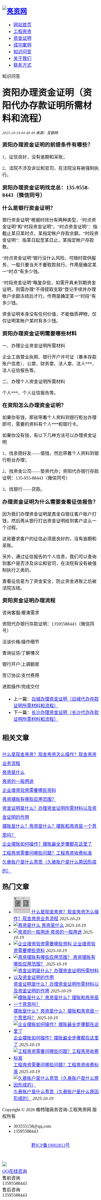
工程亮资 (22, 31)
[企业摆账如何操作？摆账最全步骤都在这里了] (56, 1031)
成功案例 (22, 45)
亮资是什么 (13, 772)
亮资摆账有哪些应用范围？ (29, 799)
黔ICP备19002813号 (50, 1145)
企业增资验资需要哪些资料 (29, 790)
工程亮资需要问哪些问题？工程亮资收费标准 (47, 853)
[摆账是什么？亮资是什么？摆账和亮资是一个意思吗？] (56, 1004)
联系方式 (22, 65)
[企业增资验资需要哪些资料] (43, 943)
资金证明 (22, 38)
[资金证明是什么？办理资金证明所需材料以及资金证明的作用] (56, 977)
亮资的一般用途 (18, 781)
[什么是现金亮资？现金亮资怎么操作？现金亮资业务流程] (22, 912)
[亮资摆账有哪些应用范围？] (43, 957)
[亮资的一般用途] (31, 932)
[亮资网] (14, 11)
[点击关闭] (2, 1159)
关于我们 (22, 58)
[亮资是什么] (27, 925)
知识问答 (22, 51)
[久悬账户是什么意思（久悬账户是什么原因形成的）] (56, 1085)
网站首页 (22, 24)
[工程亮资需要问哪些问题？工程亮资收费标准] (56, 1058)
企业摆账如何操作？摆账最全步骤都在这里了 (47, 844)
